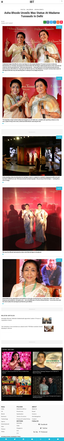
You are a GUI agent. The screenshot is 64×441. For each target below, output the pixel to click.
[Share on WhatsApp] (40, 439)
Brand (33, 411)
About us (34, 409)
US (2, 411)
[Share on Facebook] (6, 439)
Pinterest (43, 432)
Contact (34, 419)
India (2, 409)
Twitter (44, 428)
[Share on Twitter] (15, 439)
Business (3, 416)
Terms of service (21, 416)
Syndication (20, 414)
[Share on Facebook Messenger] (49, 439)
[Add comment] (58, 439)
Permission (20, 411)
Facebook (43, 424)
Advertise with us (21, 409)
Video (3, 431)
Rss (36, 432)
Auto (2, 426)
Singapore (19, 428)
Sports (3, 421)
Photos (3, 429)
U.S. (18, 433)
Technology (4, 419)
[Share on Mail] (32, 439)
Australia (19, 423)
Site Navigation (36, 416)
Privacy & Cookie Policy (23, 419)
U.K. (18, 430)
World (3, 414)
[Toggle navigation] (2, 2)
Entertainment (5, 424)
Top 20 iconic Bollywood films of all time (12, 396)
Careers (34, 414)
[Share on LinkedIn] (23, 439)
